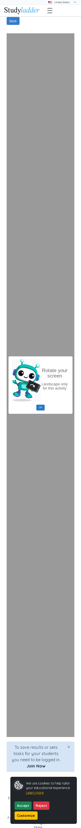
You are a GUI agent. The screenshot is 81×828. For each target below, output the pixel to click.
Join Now (36, 766)
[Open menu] (50, 10)
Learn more (35, 792)
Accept (23, 806)
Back (13, 21)
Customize (26, 815)
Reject (41, 806)
